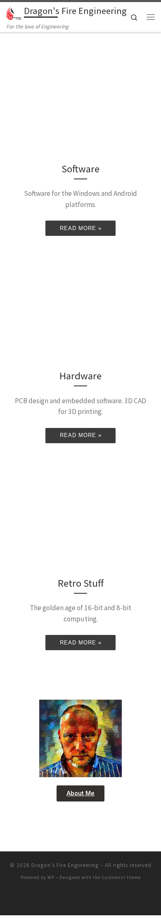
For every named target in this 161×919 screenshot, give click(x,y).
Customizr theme (121, 877)
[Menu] (150, 17)
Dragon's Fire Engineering (65, 865)
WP (50, 877)
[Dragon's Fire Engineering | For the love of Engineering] (13, 12)
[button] (80, 793)
